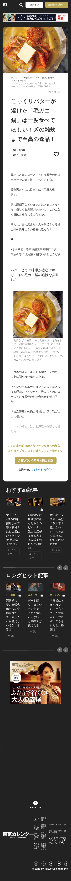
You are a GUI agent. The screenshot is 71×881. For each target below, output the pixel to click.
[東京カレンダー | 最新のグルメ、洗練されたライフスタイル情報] (5, 4)
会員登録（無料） (57, 4)
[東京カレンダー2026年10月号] (35, 682)
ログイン (34, 4)
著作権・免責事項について (43, 836)
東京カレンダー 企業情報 (36, 845)
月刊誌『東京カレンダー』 (57, 825)
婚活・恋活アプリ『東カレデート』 (57, 831)
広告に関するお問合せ (36, 836)
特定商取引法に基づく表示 (43, 846)
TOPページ (36, 820)
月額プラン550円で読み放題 (35, 460)
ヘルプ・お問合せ (36, 827)
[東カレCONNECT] (35, 17)
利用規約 (43, 819)
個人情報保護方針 (43, 826)
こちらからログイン (41, 469)
